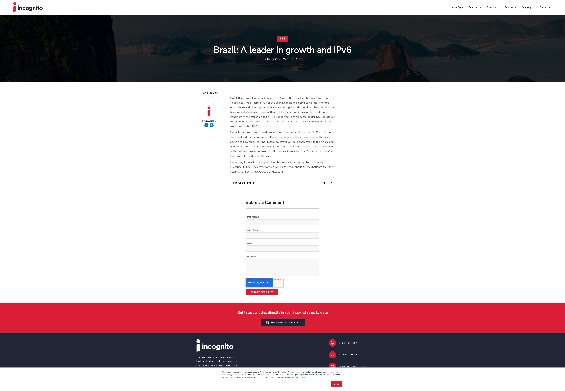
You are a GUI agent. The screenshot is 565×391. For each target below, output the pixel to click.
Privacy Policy (299, 377)
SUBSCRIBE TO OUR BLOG (284, 322)
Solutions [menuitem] (474, 7)
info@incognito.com (348, 354)
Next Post (328, 183)
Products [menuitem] (491, 7)
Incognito (272, 59)
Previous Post (243, 183)
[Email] (212, 125)
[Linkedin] (206, 125)
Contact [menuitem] (544, 7)
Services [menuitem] (509, 7)
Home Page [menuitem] (457, 7)
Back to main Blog (210, 95)
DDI (282, 38)
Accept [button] (336, 384)
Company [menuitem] (526, 7)
